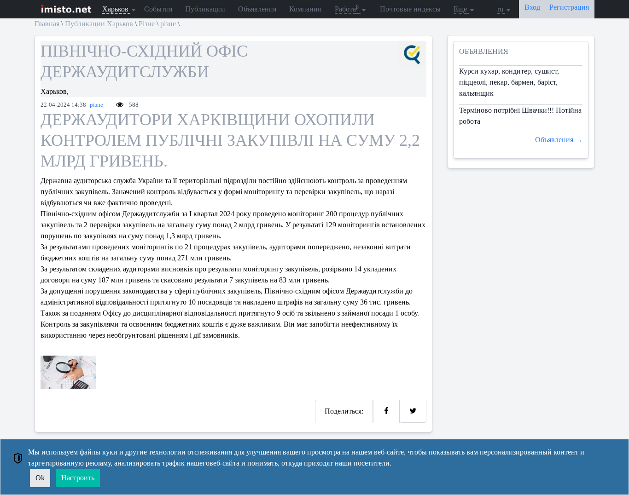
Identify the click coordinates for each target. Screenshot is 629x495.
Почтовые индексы (410, 9)
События (158, 9)
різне (168, 24)
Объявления (257, 9)
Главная (47, 24)
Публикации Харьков (99, 24)
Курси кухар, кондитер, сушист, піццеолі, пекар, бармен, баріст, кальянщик (509, 82)
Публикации (205, 9)
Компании (305, 9)
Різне (147, 24)
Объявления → (558, 140)
